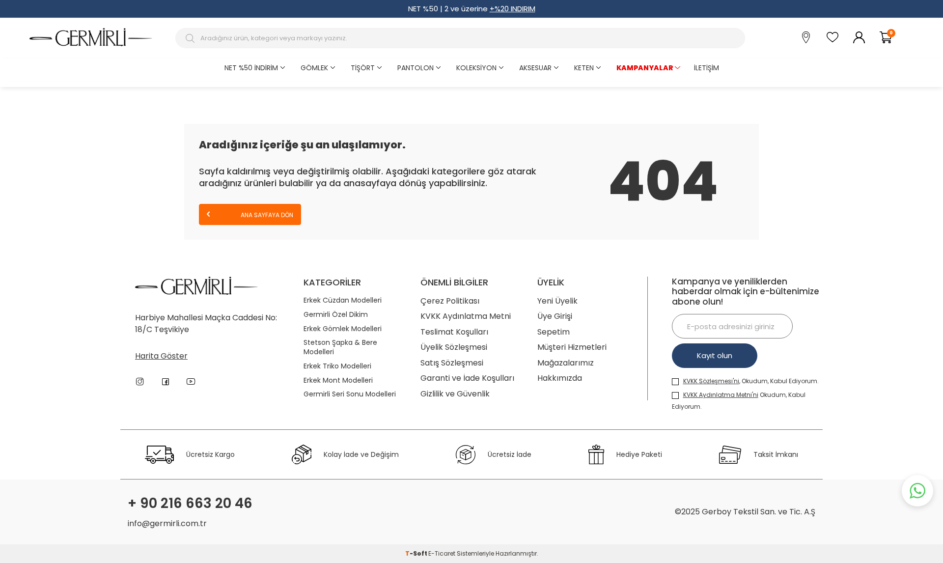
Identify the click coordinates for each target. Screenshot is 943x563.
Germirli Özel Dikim (336, 314)
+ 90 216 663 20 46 (190, 503)
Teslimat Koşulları (454, 332)
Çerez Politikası (449, 301)
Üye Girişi (554, 316)
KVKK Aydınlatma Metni (465, 316)
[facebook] (165, 382)
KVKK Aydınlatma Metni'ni (720, 395)
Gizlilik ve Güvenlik (455, 394)
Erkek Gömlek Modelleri (343, 329)
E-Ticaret (441, 553)
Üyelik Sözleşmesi (453, 347)
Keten (584, 68)
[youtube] (191, 382)
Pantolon (415, 68)
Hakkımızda (559, 378)
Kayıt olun (714, 355)
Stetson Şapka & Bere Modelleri (340, 347)
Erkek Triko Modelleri (337, 366)
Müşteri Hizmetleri (572, 347)
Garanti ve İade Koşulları (467, 378)
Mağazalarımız (565, 363)
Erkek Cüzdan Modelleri (343, 300)
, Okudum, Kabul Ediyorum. (751, 381)
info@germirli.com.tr (167, 523)
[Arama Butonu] (191, 38)
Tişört (363, 68)
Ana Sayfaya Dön (266, 215)
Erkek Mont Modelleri (338, 380)
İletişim (706, 68)
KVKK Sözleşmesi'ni (711, 381)
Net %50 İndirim (251, 68)
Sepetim (553, 332)
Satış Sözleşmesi (451, 363)
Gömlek (314, 68)
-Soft (416, 553)
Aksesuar (535, 68)
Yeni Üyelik (557, 301)
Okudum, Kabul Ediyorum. (738, 401)
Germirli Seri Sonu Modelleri (350, 394)
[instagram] (140, 382)
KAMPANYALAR (644, 68)
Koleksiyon (476, 68)
